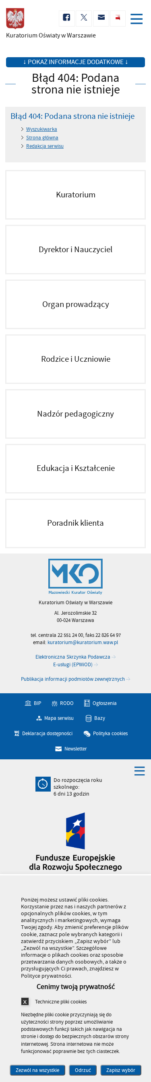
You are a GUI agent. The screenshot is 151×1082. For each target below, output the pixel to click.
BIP (37, 703)
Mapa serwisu (59, 718)
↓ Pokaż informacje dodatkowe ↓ (75, 62)
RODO (67, 703)
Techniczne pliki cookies (61, 1002)
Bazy (99, 718)
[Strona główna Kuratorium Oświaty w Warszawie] (75, 577)
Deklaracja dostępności (47, 733)
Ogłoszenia (105, 703)
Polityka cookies (110, 733)
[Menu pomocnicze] (140, 771)
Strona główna (42, 138)
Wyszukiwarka (41, 129)
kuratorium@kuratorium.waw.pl (83, 642)
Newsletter (75, 749)
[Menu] (138, 20)
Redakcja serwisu (45, 146)
